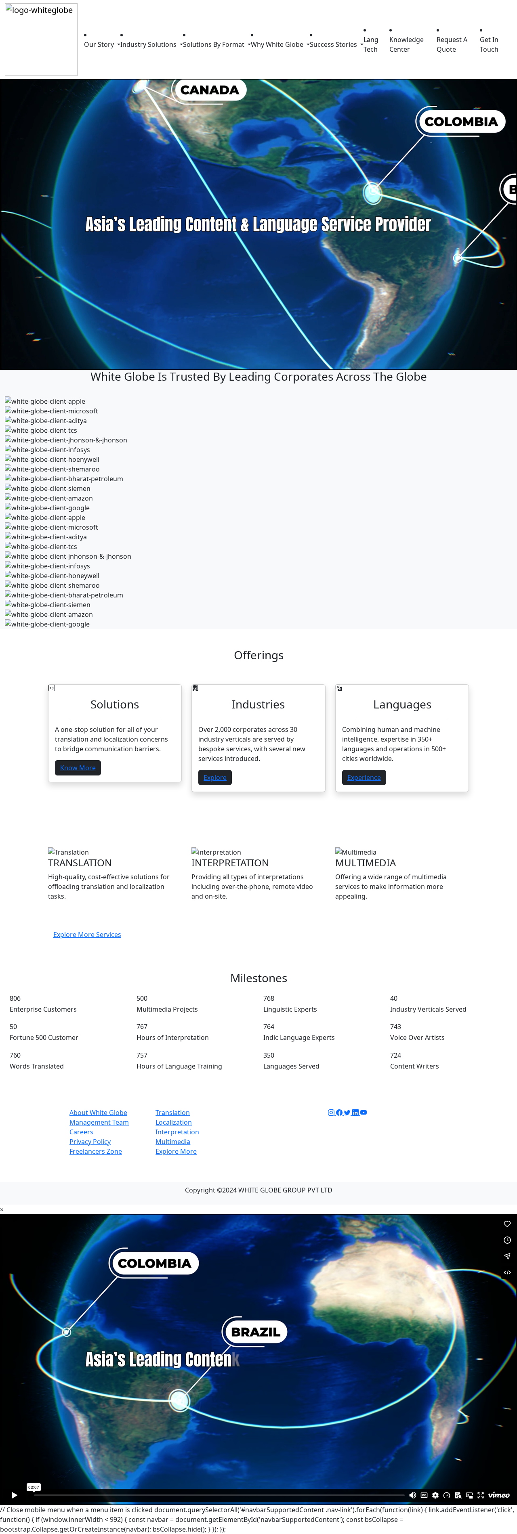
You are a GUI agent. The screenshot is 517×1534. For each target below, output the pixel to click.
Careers (81, 1131)
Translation (173, 1112)
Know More (78, 767)
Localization (174, 1122)
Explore (215, 777)
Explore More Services (87, 934)
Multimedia (173, 1141)
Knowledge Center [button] (406, 44)
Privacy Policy (90, 1141)
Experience (364, 777)
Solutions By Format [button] (214, 44)
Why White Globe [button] (278, 44)
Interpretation (177, 1131)
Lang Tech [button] (371, 44)
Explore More (176, 1151)
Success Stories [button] (334, 44)
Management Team (99, 1122)
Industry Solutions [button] (149, 44)
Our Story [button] (100, 44)
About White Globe (98, 1112)
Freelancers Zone (95, 1151)
